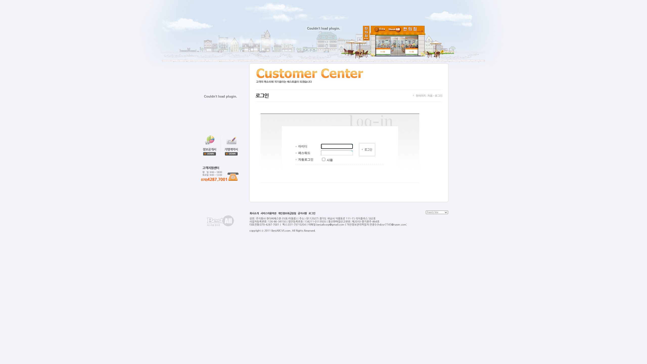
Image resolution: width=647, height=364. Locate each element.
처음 (429, 95)
